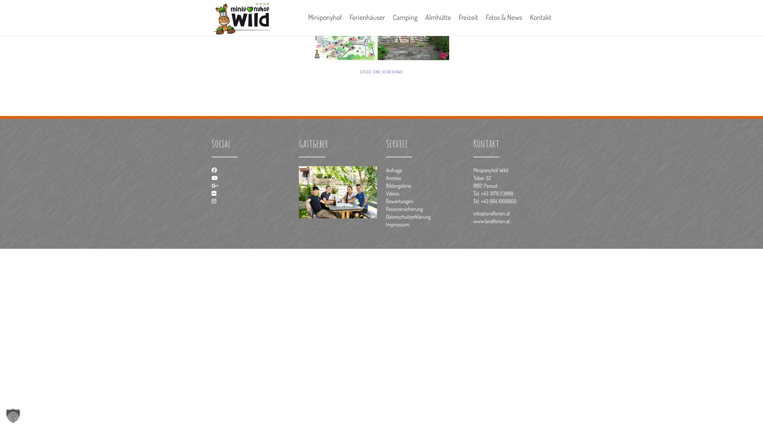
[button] (13, 416)
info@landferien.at (491, 213)
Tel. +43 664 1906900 (495, 201)
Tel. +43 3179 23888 (493, 193)
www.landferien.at (491, 221)
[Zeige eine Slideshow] (381, 71)
